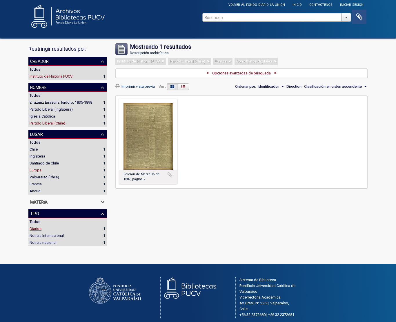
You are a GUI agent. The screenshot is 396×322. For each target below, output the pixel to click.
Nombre (38, 86)
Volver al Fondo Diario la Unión (256, 4)
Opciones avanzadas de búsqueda (241, 73)
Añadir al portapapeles (170, 175)
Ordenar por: (245, 86)
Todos (35, 69)
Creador (39, 60)
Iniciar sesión (352, 4)
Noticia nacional (43, 242)
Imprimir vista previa (138, 86)
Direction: (294, 86)
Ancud (35, 191)
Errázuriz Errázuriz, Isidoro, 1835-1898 (61, 102)
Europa (35, 170)
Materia (39, 201)
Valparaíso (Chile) (44, 177)
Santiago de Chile (44, 163)
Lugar (36, 133)
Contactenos (321, 4)
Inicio (297, 4)
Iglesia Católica (42, 116)
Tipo (34, 213)
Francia (36, 184)
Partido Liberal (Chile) (47, 123)
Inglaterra (37, 156)
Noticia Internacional (47, 235)
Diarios (35, 228)
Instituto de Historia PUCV (51, 76)
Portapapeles (359, 17)
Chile (34, 149)
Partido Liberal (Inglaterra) (51, 109)
